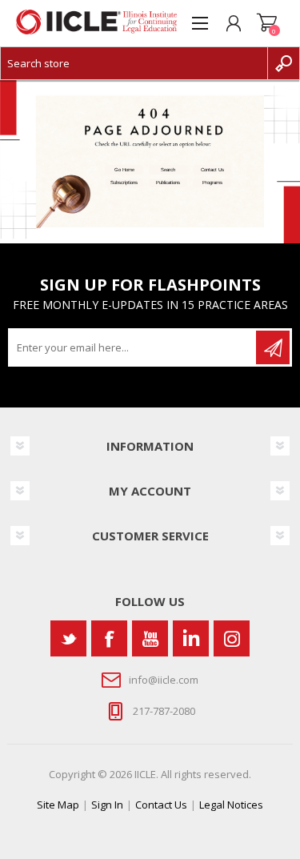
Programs (212, 182)
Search (168, 169)
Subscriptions (124, 182)
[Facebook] (109, 638)
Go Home (124, 169)
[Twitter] (68, 638)
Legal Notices (231, 804)
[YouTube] (150, 638)
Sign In (107, 804)
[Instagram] (232, 638)
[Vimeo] (191, 638)
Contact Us (212, 169)
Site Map (58, 804)
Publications (168, 182)
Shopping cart (267, 23)
